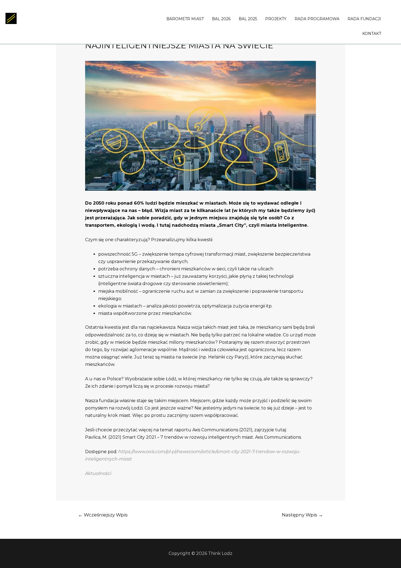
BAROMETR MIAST (185, 18)
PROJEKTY (275, 18)
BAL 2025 (248, 18)
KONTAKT (371, 33)
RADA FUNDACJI (364, 18)
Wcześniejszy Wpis (103, 515)
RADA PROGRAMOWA (317, 18)
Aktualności (98, 473)
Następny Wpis (302, 515)
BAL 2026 (221, 18)
